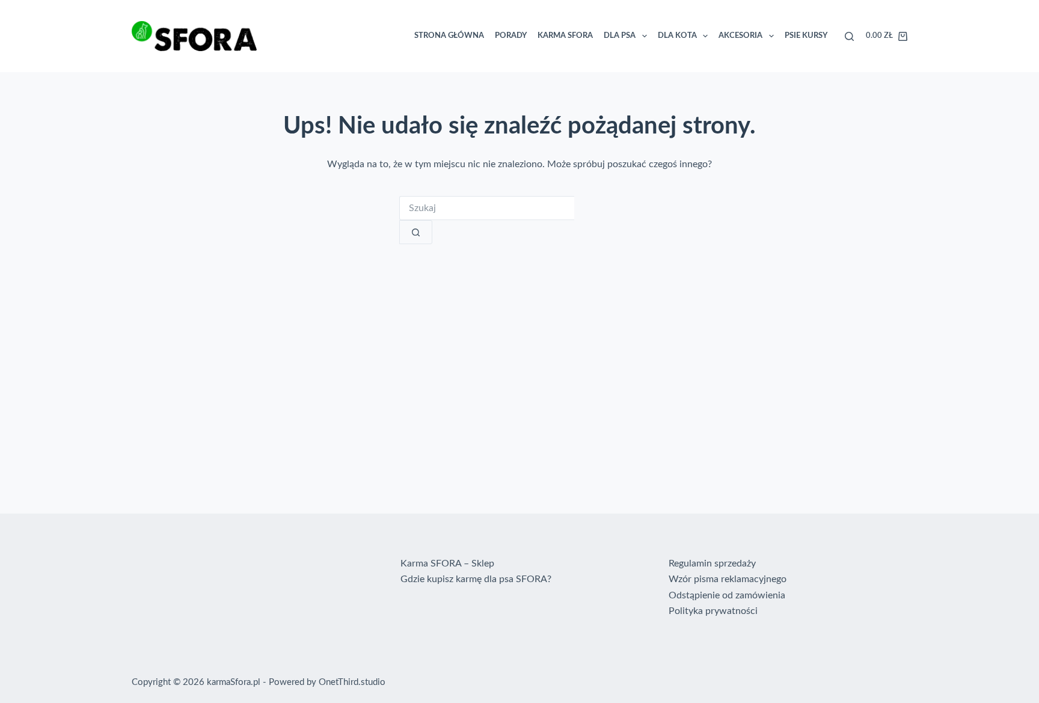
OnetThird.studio (352, 682)
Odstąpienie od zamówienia (727, 595)
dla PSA (620, 36)
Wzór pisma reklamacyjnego (727, 579)
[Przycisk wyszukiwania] (415, 232)
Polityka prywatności (713, 611)
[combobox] (486, 208)
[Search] (849, 36)
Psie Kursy (806, 36)
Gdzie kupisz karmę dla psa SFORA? (475, 579)
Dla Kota (677, 36)
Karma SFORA (565, 36)
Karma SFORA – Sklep (447, 563)
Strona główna (449, 36)
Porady (511, 36)
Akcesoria (740, 36)
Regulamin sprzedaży (712, 563)
